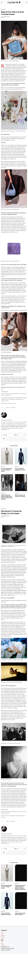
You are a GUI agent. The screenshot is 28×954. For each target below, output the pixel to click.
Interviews (3, 9)
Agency (2, 943)
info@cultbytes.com (5, 946)
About (2, 942)
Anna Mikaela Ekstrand (5, 16)
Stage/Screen (3, 935)
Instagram (3, 945)
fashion (7, 407)
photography (12, 821)
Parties (2, 933)
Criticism (3, 466)
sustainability (13, 407)
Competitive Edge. (11, 948)
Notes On (17, 466)
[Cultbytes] (14, 2)
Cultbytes (8, 950)
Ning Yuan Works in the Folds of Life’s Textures (8, 403)
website (2, 389)
